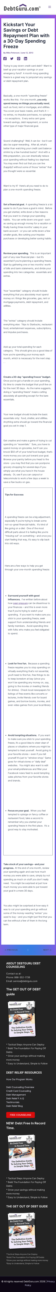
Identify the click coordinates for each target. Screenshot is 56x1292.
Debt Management (16, 1094)
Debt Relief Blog (14, 1106)
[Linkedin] (25, 58)
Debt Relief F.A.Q (15, 1098)
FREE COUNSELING (20, 1115)
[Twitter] (11, 58)
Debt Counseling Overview (20, 1087)
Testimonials (12, 1102)
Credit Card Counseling (18, 1091)
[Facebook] (5, 58)
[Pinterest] (18, 58)
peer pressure (20, 603)
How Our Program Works (19, 1079)
